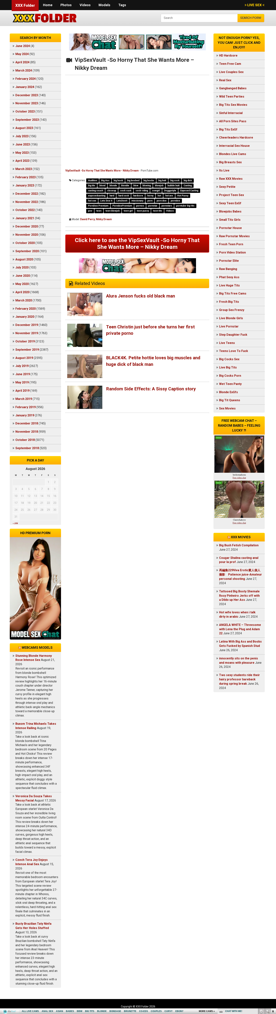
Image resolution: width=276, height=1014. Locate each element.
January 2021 (24, 218)
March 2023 (23, 169)
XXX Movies (241, 537)
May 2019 (22, 382)
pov (90, 211)
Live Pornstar (229, 326)
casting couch (95, 190)
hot (159, 195)
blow (135, 185)
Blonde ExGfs (228, 392)
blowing (147, 185)
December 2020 (26, 226)
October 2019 (25, 341)
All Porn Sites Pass (232, 121)
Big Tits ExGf (228, 129)
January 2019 (24, 415)
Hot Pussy (182, 195)
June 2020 (22, 275)
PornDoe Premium (98, 205)
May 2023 (22, 152)
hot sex (92, 200)
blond (102, 185)
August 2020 (24, 259)
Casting (188, 185)
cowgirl (156, 190)
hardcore (138, 195)
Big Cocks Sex (229, 359)
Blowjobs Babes (230, 211)
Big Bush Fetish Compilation (239, 545)
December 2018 (26, 423)
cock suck (125, 190)
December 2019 (26, 325)
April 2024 (22, 62)
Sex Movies (227, 408)
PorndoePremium (122, 205)
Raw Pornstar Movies (234, 236)
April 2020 (22, 292)
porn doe (162, 200)
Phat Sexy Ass (229, 277)
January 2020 (24, 316)
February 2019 (25, 407)
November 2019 (26, 333)
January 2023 (24, 185)
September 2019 (27, 349)
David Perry (87, 219)
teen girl (128, 211)
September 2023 (27, 120)
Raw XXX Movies (231, 178)
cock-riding (142, 190)
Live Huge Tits (229, 285)
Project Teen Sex (231, 195)
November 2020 (26, 234)
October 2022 (25, 210)
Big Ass (105, 180)
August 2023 (24, 128)
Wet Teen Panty (230, 384)
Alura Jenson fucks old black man (140, 296)
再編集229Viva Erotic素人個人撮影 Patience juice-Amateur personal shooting (240, 574)
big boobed (133, 180)
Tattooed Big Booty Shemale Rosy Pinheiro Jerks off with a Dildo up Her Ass (239, 596)
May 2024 (22, 54)
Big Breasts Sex (230, 162)
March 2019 (23, 399)
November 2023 (26, 103)
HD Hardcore (228, 55)
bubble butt (173, 185)
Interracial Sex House (234, 146)
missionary (137, 200)
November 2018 (26, 431)
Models (104, 5)
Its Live (224, 170)
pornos (140, 205)
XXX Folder (25, 5)
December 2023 (26, 95)
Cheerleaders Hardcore (236, 137)
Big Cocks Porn (230, 375)
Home (47, 5)
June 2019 (22, 374)
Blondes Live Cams (232, 154)
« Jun (15, 523)
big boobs (148, 180)
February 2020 (25, 308)
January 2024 (24, 87)
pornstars (166, 205)
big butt (162, 180)
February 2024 (25, 79)
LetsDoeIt (121, 200)
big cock (174, 180)
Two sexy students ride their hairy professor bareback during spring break (239, 679)
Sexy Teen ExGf (230, 203)
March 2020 (23, 300)
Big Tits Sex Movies (233, 105)
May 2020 (22, 284)
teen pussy (143, 211)
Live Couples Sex (231, 72)
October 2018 (25, 440)
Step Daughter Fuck (233, 334)
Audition (92, 180)
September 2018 (27, 448)
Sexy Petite (227, 187)
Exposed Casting (189, 190)
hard (111, 195)
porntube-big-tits (185, 205)
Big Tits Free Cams (232, 293)
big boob (118, 180)
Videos (85, 5)
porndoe (175, 200)
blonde (113, 185)
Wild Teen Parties (231, 96)
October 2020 (25, 243)
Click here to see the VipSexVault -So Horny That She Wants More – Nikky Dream (137, 243)
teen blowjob (113, 211)
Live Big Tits (228, 367)
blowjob (159, 185)
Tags (122, 5)
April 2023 (22, 161)
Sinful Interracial (231, 113)
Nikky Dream (104, 219)
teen (98, 211)
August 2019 (24, 358)
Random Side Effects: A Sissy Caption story (151, 388)
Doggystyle (170, 190)
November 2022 (26, 202)
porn (149, 200)
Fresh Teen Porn (231, 244)
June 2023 (22, 144)
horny (150, 195)
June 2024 (22, 46)
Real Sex (225, 80)
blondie (125, 185)
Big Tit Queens (229, 400)
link (272, 955)
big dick (188, 180)
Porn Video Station (232, 252)
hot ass (169, 195)
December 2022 (26, 193)
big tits (91, 185)
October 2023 (25, 111)
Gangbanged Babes (233, 88)
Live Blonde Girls (231, 318)
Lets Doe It (106, 200)
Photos (66, 5)
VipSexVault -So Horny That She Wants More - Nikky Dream (102, 170)
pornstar (152, 205)
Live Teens (227, 343)
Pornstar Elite (229, 260)
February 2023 (25, 177)
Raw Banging (228, 269)
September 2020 (27, 251)
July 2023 (22, 136)
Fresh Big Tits (229, 301)
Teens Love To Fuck (233, 351)
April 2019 (22, 390)
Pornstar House (230, 228)
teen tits (157, 211)
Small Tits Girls (230, 219)
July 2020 (22, 267)
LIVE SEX (254, 5)
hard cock (123, 195)
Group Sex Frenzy (231, 310)
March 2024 (23, 70)
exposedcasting (96, 195)
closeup (111, 190)
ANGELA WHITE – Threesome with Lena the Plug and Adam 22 (240, 629)
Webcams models (37, 647)
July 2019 (22, 366)
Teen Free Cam (230, 64)
